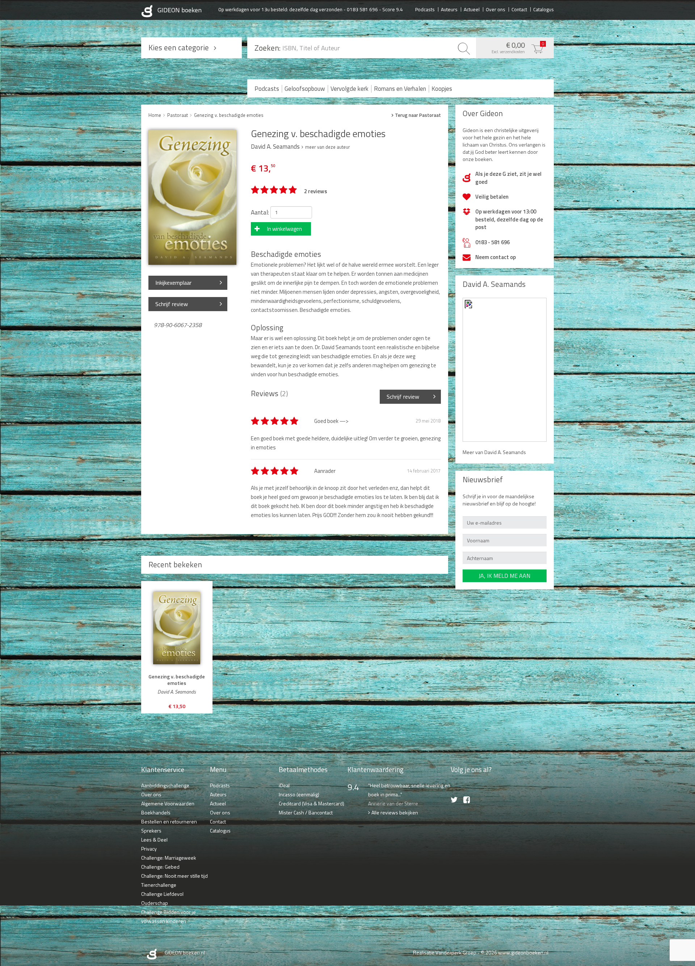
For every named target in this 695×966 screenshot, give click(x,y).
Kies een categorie (178, 47)
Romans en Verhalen (400, 88)
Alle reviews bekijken (394, 812)
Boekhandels (155, 812)
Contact (519, 9)
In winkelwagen (284, 229)
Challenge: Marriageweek (168, 857)
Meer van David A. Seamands (494, 452)
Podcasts (425, 9)
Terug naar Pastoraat (418, 115)
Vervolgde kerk (349, 88)
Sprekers (151, 830)
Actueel (472, 9)
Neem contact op (495, 257)
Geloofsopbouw (305, 88)
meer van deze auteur (327, 147)
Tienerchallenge (158, 885)
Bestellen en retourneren (169, 821)
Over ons (495, 9)
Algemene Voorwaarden (167, 803)
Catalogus (543, 9)
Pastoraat (177, 115)
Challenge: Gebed (160, 866)
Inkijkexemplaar (173, 282)
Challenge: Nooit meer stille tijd (174, 876)
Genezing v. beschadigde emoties (229, 115)
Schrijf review (171, 304)
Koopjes (441, 88)
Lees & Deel (154, 839)
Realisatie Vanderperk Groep (444, 952)
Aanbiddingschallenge (165, 785)
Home (154, 115)
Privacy (149, 848)
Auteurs (449, 9)
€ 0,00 (518, 47)
